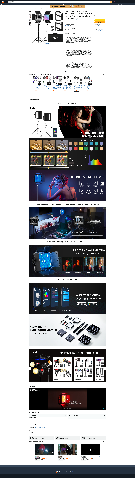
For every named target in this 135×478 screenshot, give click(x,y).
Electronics (30, 8)
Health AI (6, 4)
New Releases (28, 4)
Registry (62, 4)
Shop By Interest (111, 4)
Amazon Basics (17, 4)
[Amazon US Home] (58, 472)
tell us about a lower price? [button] (40, 427)
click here (55, 424)
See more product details (70, 69)
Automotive (82, 4)
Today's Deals (43, 4)
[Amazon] (4, 1)
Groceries (33, 4)
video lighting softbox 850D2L (35, 390)
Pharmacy (117, 4)
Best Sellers (23, 4)
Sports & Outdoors (99, 4)
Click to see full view (47, 43)
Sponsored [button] (30, 442)
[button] (2, 4)
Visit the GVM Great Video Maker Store (71, 19)
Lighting (45, 8)
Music (66, 4)
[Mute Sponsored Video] (53, 454)
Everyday (121, 4)
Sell (55, 4)
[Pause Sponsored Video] (53, 452)
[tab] (68, 167)
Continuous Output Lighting (51, 8)
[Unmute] (105, 408)
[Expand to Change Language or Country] (70, 471)
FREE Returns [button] (67, 25)
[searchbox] (60, 2)
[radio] (30, 12)
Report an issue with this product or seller (73, 71)
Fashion (58, 4)
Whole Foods (38, 4)
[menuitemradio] (103, 408)
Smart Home (105, 4)
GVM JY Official (100, 25)
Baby (86, 4)
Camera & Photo (35, 8)
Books (48, 4)
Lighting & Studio (40, 8)
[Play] (30, 408)
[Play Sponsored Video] (67, 450)
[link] (37, 87)
